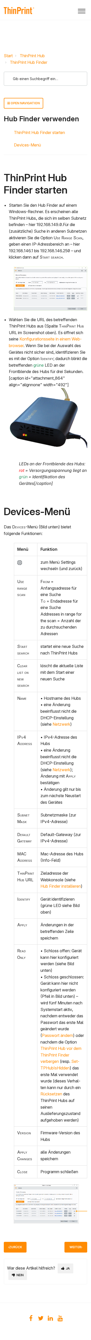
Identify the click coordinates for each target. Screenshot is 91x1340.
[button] (81, 10)
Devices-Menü (27, 144)
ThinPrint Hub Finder (28, 62)
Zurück (15, 1247)
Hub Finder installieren (60, 886)
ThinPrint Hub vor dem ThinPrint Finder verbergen (60, 1055)
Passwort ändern (57, 1035)
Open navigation (25, 103)
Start (8, 55)
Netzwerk (61, 724)
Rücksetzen (51, 1093)
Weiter (75, 1247)
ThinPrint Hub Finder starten (39, 132)
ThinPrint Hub (32, 55)
